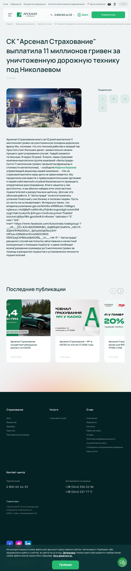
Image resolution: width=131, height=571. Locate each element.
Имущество (11, 422)
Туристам (10, 430)
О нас (5, 4)
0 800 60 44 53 (17, 487)
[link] (65, 167)
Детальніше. (69, 552)
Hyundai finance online (96, 443)
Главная (9, 24)
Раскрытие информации (35, 4)
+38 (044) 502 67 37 (14, 506)
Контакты (52, 4)
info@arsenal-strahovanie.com (19, 510)
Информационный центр (25, 24)
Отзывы (89, 434)
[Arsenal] (27, 14)
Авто (8, 418)
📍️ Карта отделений (96, 4)
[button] (113, 291)
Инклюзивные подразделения (71, 4)
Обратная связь (93, 430)
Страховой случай (58, 418)
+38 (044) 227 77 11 (79, 491)
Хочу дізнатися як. (63, 555)
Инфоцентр (16, 4)
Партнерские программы (17, 434)
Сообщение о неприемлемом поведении (104, 447)
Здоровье (10, 426)
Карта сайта (92, 451)
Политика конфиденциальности (101, 439)
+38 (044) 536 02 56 (80, 487)
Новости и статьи (45, 24)
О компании (91, 418)
